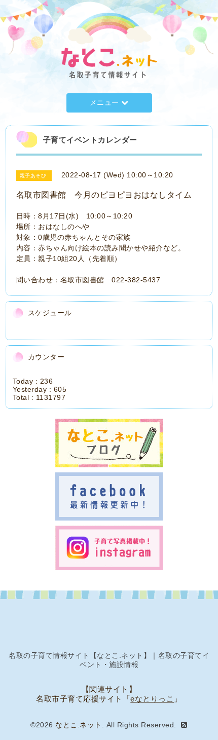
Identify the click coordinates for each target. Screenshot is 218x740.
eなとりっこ (152, 698)
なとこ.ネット (78, 725)
